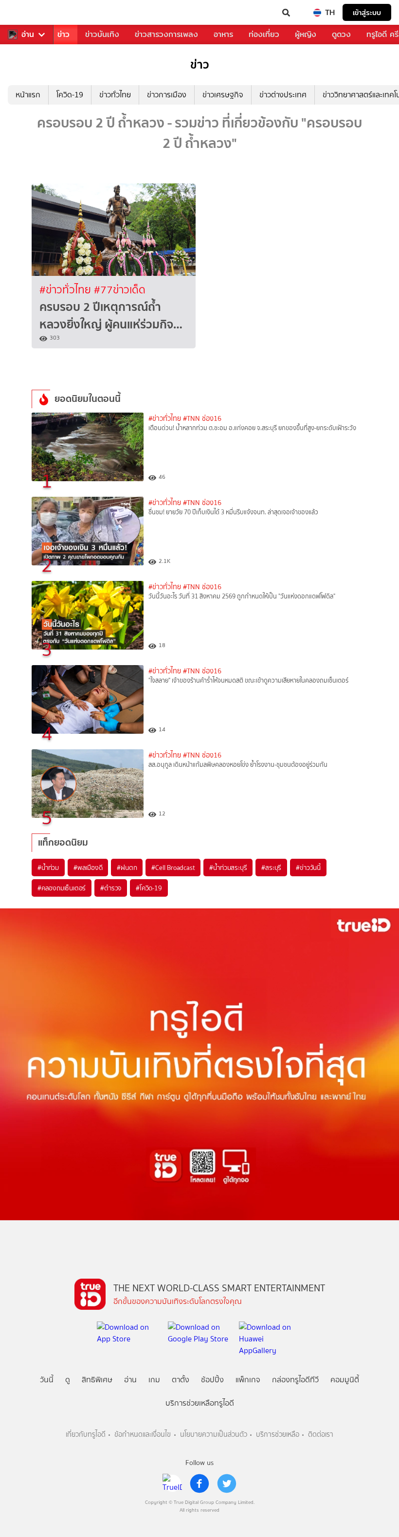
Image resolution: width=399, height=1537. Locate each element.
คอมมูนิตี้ (344, 1379)
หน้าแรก (28, 94)
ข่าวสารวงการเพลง (166, 34)
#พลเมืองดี (87, 867)
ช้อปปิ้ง (212, 1379)
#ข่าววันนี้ (308, 867)
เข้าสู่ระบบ (367, 12)
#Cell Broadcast (173, 867)
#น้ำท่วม (48, 867)
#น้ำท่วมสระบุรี (228, 867)
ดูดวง (341, 34)
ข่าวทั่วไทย (115, 94)
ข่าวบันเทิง (102, 34)
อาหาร (223, 34)
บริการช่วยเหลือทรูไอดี (199, 1403)
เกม (154, 1379)
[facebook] (199, 1483)
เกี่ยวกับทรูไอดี (86, 1434)
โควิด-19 (69, 94)
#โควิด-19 (149, 888)
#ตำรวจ (110, 888)
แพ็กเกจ (248, 1379)
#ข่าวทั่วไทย (66, 290)
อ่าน (27, 34)
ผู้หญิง (305, 34)
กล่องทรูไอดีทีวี (295, 1379)
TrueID (27, 12)
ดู (67, 1379)
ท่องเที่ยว (264, 34)
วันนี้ (47, 1379)
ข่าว (63, 34)
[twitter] (226, 1483)
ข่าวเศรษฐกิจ (222, 94)
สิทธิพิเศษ (97, 1379)
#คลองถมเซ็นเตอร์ (61, 888)
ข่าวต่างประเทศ (283, 94)
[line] (172, 1483)
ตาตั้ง (180, 1379)
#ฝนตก (127, 867)
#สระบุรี (271, 867)
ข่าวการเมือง (166, 94)
